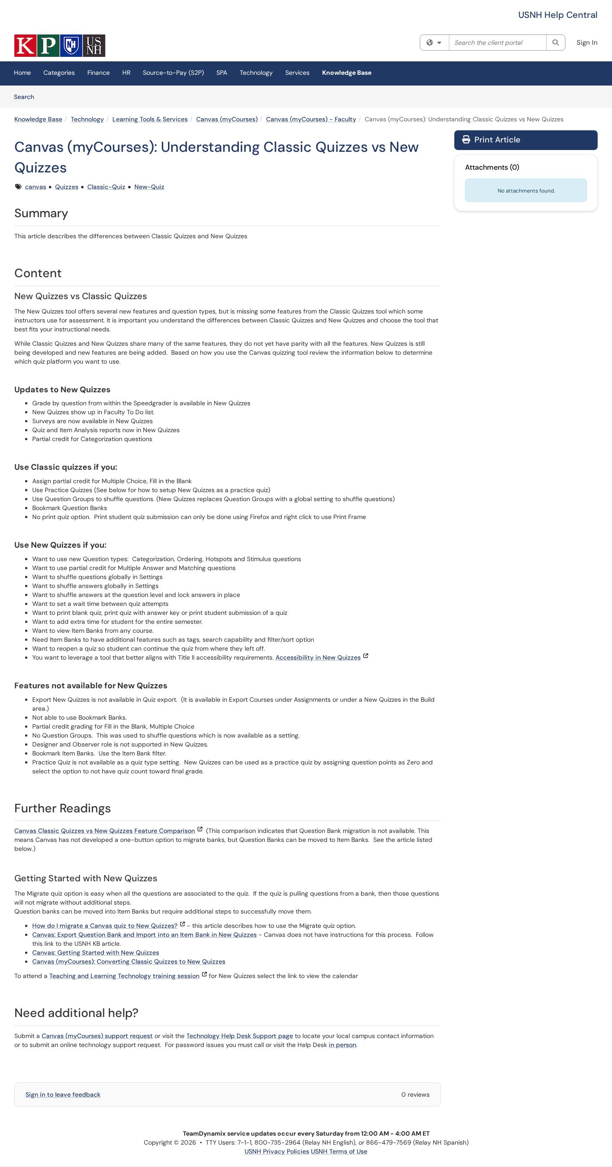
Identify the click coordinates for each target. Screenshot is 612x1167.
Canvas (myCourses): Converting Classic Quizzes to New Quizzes (128, 961)
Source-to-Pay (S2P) (173, 73)
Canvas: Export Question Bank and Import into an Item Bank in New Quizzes (144, 935)
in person (342, 1045)
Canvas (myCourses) (227, 119)
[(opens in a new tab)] (59, 45)
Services (297, 73)
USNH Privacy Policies (277, 1151)
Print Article (496, 139)
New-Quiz (149, 187)
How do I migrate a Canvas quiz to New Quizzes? (104, 926)
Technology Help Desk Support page (239, 1036)
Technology (256, 73)
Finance (98, 73)
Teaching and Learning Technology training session (124, 976)
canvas (35, 187)
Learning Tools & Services (150, 119)
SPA (221, 73)
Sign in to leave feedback (63, 1094)
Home (22, 73)
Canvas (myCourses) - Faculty (311, 119)
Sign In (587, 42)
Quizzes (66, 187)
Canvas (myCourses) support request (97, 1036)
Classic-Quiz (106, 187)
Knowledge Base (346, 73)
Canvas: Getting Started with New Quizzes (95, 952)
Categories (59, 73)
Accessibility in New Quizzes (318, 657)
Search (27, 96)
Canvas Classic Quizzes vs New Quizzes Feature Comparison (104, 831)
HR (126, 73)
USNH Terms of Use (339, 1151)
